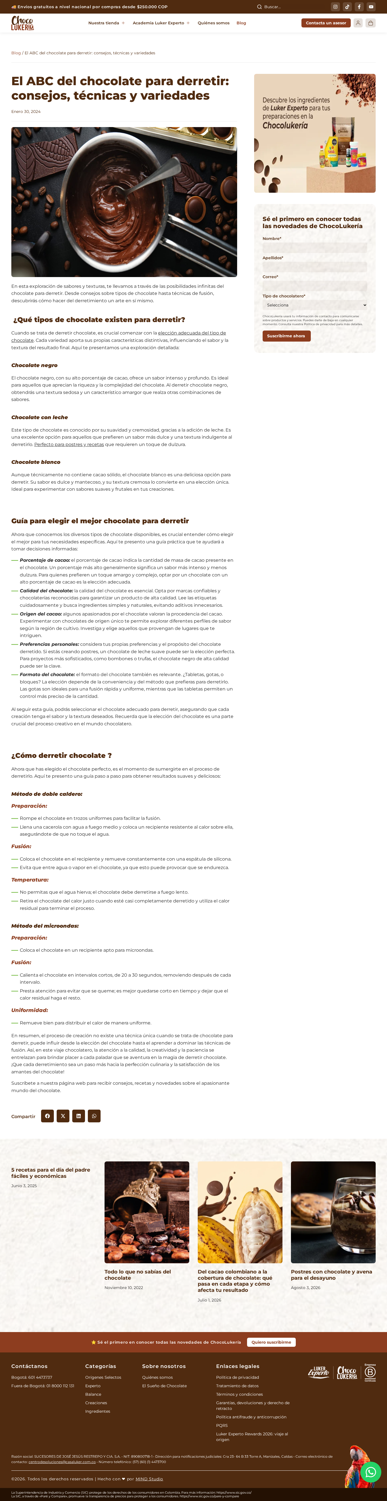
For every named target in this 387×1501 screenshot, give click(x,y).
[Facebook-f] (359, 6)
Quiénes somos (157, 1377)
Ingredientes (97, 1411)
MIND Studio (149, 1478)
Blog (16, 52)
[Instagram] (335, 6)
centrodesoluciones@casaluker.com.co (62, 1462)
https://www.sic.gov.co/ (234, 1492)
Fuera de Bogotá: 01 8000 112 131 (42, 1385)
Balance (93, 1394)
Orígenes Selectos (103, 1377)
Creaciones (96, 1402)
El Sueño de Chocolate (164, 1385)
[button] (107, 23)
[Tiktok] (347, 6)
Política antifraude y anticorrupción (251, 1416)
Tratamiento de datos (237, 1385)
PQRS (222, 1425)
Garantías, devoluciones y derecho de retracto (253, 1405)
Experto (93, 1385)
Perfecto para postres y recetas (69, 444)
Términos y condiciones (239, 1394)
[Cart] (370, 22)
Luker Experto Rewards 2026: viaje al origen (252, 1436)
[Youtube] (371, 6)
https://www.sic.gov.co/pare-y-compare (209, 1496)
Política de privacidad (237, 1377)
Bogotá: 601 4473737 (31, 1377)
